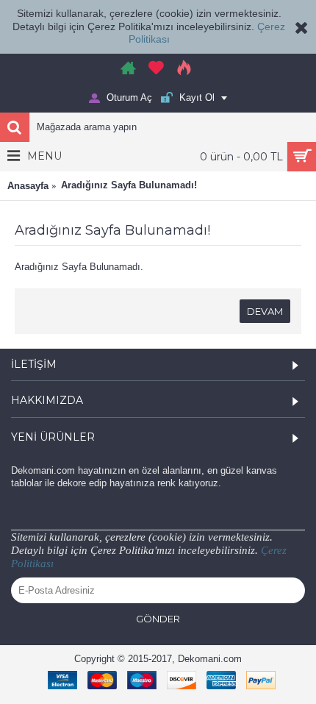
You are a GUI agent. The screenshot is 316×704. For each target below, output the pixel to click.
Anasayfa (28, 185)
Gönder (158, 619)
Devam (265, 311)
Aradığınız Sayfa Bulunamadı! (129, 185)
